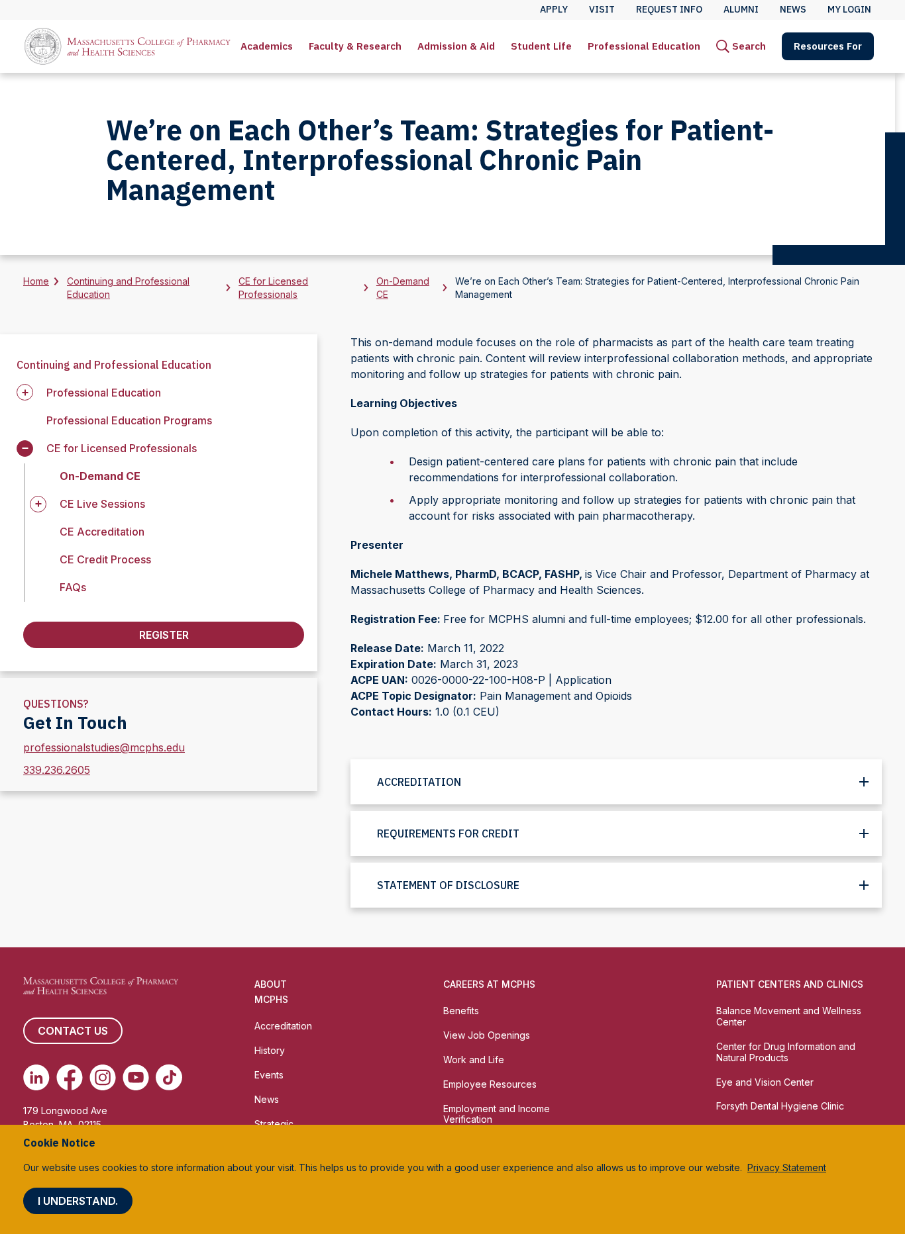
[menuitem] (267, 46)
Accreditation (283, 1025)
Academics (266, 46)
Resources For (828, 46)
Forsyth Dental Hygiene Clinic (780, 1106)
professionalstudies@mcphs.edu (104, 747)
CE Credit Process (105, 559)
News (266, 1099)
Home (36, 281)
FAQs (73, 587)
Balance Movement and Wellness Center (788, 1016)
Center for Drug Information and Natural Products (785, 1052)
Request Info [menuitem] (669, 9)
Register (164, 634)
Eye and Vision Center (765, 1082)
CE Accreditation (102, 531)
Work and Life (473, 1059)
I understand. (78, 1201)
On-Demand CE (402, 287)
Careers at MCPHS (489, 984)
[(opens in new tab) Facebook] (69, 1077)
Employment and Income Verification (496, 1114)
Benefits (461, 1010)
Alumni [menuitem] (741, 9)
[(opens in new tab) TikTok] (169, 1077)
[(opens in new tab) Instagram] (102, 1077)
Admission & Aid (456, 46)
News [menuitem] (793, 9)
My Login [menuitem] (849, 9)
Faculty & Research (355, 46)
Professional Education (644, 46)
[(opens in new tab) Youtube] (136, 1077)
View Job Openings (486, 1035)
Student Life (541, 46)
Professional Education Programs (129, 420)
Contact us (73, 1030)
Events (269, 1074)
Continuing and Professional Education (128, 287)
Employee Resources (490, 1084)
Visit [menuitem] (602, 9)
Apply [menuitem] (554, 9)
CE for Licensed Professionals (273, 287)
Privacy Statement (786, 1167)
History (269, 1050)
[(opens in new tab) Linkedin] (36, 1077)
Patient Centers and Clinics (789, 984)
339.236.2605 (56, 770)
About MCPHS (271, 991)
